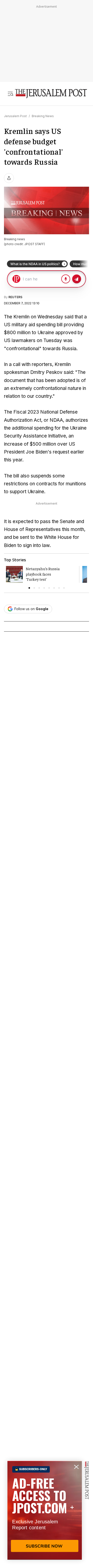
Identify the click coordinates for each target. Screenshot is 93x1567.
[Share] (9, 178)
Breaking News (43, 116)
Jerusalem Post (15, 116)
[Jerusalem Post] (51, 94)
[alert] (44, 1510)
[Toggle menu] (10, 94)
